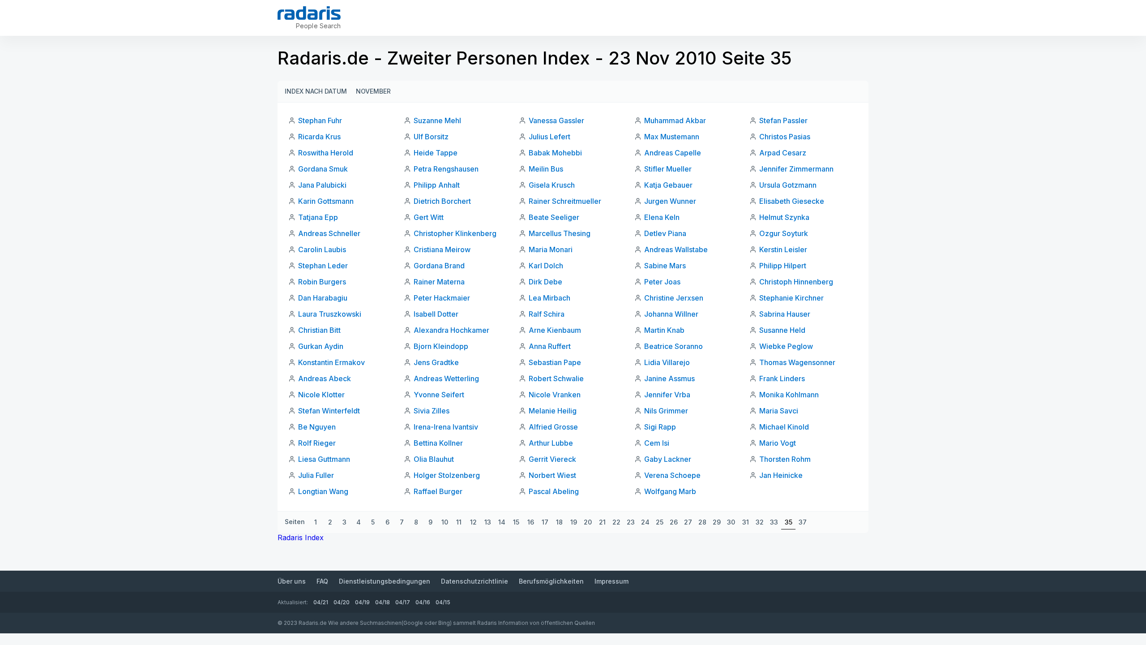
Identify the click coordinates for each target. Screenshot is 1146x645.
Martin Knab (664, 330)
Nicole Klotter (321, 394)
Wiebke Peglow (786, 346)
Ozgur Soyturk (783, 233)
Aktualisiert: (293, 602)
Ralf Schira (546, 314)
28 (702, 522)
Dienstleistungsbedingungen (384, 581)
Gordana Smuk (323, 168)
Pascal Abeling (554, 491)
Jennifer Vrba (667, 394)
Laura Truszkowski (329, 314)
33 (774, 522)
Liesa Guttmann (324, 459)
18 (559, 522)
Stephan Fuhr (320, 120)
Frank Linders (782, 378)
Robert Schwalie (556, 378)
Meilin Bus (546, 168)
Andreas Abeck (324, 378)
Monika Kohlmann (789, 394)
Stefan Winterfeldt (329, 410)
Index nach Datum (316, 91)
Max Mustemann (671, 136)
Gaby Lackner (667, 459)
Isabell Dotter (436, 314)
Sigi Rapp (660, 426)
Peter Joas (662, 281)
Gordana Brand (439, 265)
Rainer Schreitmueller (565, 201)
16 (530, 522)
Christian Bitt (319, 330)
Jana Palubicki (322, 185)
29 (717, 522)
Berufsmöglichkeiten (551, 581)
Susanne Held (782, 330)
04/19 (362, 602)
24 (645, 522)
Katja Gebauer (668, 185)
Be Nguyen (317, 426)
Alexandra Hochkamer (451, 330)
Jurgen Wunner (670, 201)
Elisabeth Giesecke (791, 201)
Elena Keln (662, 217)
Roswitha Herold (325, 152)
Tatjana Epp (318, 217)
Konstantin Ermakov (331, 362)
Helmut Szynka (784, 217)
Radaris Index (301, 537)
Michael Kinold (784, 426)
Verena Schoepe (672, 475)
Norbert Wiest (552, 475)
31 (745, 522)
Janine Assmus (669, 378)
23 (631, 522)
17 (545, 522)
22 (616, 522)
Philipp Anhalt (437, 185)
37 (803, 522)
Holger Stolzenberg (447, 475)
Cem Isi (656, 443)
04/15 (443, 602)
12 (473, 522)
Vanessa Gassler (556, 120)
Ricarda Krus (319, 136)
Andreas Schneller (329, 233)
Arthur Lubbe (551, 443)
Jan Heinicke (781, 475)
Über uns (292, 581)
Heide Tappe (436, 152)
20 (588, 522)
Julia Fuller (316, 475)
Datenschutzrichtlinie (474, 581)
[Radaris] (309, 13)
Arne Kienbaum (555, 330)
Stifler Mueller (668, 168)
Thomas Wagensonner (797, 362)
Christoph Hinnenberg (796, 281)
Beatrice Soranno (673, 346)
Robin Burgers (322, 281)
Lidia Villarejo (667, 362)
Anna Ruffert (550, 346)
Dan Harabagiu (322, 297)
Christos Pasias (784, 136)
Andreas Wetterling (446, 378)
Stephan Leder (323, 265)
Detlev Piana (665, 233)
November (373, 91)
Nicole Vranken (555, 394)
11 (459, 522)
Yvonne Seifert (439, 394)
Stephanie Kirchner (791, 297)
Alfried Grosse (553, 426)
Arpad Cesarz (782, 152)
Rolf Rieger (317, 443)
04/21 (320, 602)
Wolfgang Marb (670, 491)
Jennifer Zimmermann (796, 168)
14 (501, 522)
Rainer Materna (439, 281)
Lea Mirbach (549, 297)
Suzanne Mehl (437, 120)
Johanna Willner (671, 314)
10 (444, 522)
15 (516, 522)
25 (659, 522)
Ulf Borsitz (431, 136)
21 (602, 522)
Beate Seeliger (554, 217)
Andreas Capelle (672, 152)
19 (573, 522)
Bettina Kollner (438, 443)
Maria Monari (551, 249)
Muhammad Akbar (675, 120)
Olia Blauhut (434, 459)
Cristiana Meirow (442, 249)
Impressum (611, 581)
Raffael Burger (438, 491)
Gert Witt (429, 217)
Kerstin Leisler (783, 249)
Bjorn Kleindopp (441, 346)
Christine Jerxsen (673, 297)
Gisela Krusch (552, 185)
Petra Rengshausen (446, 168)
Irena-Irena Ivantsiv (446, 426)
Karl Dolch (546, 265)
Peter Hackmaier (442, 297)
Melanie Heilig (553, 410)
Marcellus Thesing (559, 233)
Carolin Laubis (322, 249)
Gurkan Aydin (320, 346)
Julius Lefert (549, 136)
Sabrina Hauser (784, 314)
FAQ (322, 581)
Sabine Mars (665, 265)
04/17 (402, 602)
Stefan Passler (783, 120)
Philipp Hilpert (782, 265)
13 (487, 522)
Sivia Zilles (431, 410)
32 (760, 522)
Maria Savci (778, 410)
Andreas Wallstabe (676, 249)
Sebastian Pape (555, 362)
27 (688, 522)
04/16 (422, 602)
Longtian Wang (323, 491)
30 (731, 522)
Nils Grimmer (666, 410)
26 (674, 522)
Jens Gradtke (436, 362)
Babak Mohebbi (555, 152)
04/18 (382, 602)
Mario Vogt (777, 443)
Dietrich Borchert (442, 201)
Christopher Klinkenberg (455, 233)
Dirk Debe (545, 281)
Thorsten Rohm (785, 459)
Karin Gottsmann (326, 201)
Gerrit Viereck (552, 459)
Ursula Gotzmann (788, 185)
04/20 (342, 602)
